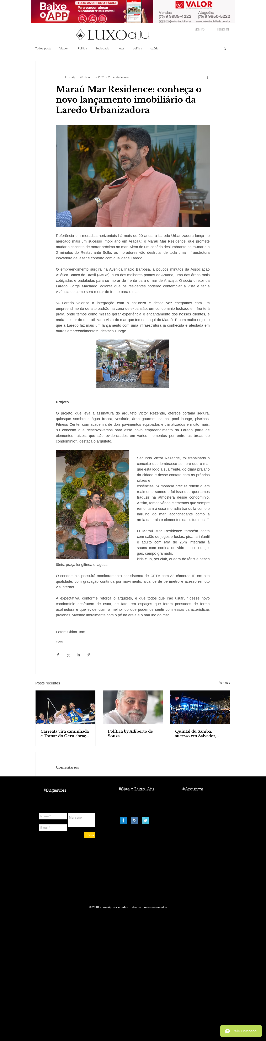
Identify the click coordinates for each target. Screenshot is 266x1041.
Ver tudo (224, 682)
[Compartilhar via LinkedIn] (78, 655)
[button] (225, 48)
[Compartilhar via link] (88, 655)
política (137, 48)
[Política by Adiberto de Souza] (133, 707)
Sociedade (102, 48)
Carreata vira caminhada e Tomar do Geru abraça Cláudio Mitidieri (65, 733)
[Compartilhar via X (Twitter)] (68, 655)
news (121, 48)
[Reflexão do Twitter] (145, 820)
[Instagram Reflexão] (134, 820)
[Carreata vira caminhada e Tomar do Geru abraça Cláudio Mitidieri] (65, 707)
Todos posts (43, 48)
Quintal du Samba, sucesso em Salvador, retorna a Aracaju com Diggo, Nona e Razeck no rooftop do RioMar (200, 733)
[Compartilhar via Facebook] (58, 655)
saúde (154, 48)
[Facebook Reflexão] (123, 820)
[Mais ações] (207, 77)
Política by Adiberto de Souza (130, 733)
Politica (82, 48)
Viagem (64, 48)
